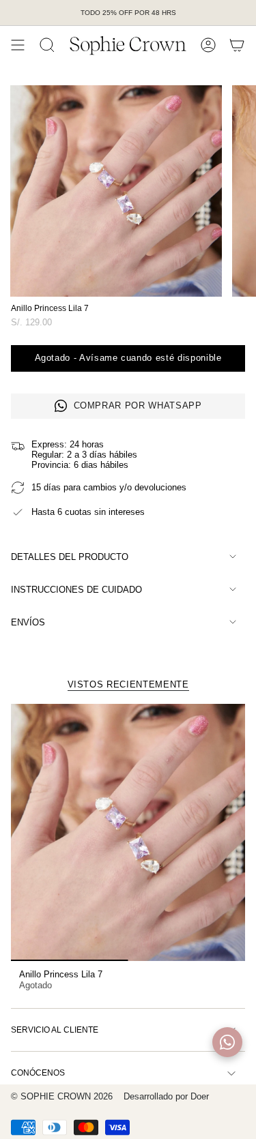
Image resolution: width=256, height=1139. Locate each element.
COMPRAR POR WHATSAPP (138, 405)
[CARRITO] (237, 45)
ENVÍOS (28, 622)
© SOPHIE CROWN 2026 (62, 1096)
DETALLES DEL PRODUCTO (69, 557)
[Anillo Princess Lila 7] (128, 832)
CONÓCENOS (38, 1073)
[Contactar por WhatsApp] (227, 1042)
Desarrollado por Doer (166, 1096)
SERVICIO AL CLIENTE (54, 1030)
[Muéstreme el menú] (17, 45)
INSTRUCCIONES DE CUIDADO (76, 590)
